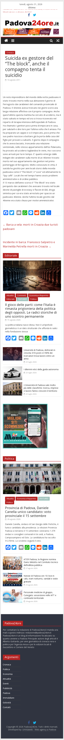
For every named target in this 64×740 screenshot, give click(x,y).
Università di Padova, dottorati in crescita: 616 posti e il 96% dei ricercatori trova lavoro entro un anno (39, 354)
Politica (33, 299)
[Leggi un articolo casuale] (58, 40)
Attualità (10, 295)
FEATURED (22, 299)
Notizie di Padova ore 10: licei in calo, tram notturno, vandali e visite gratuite (41, 578)
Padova (6, 693)
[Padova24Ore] (6, 40)
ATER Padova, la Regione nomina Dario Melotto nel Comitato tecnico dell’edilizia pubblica (41, 562)
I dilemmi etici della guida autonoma (41, 369)
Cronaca (10, 52)
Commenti (21, 295)
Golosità (7, 702)
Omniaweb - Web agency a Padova (39, 729)
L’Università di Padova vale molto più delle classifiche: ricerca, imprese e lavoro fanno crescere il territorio (41, 388)
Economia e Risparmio (38, 295)
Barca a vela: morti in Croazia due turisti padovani (30, 227)
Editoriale (11, 299)
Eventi (6, 683)
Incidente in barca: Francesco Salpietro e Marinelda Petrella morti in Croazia (29, 244)
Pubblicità (7, 688)
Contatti (7, 707)
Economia (8, 674)
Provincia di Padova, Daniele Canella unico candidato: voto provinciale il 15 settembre (28, 512)
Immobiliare (8, 697)
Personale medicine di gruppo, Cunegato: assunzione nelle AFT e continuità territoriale (40, 595)
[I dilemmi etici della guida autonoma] (12, 368)
